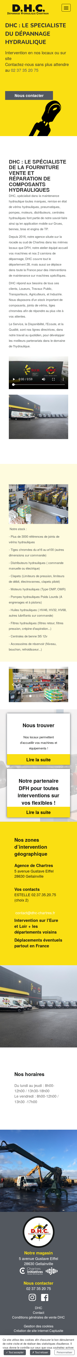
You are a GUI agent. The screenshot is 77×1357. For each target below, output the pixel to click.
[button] (13, 684)
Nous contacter (29, 95)
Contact (38, 1312)
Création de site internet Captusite (38, 1330)
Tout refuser (41, 1352)
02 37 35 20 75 (24, 70)
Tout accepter (16, 1352)
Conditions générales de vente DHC (38, 1317)
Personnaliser (64, 1352)
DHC (38, 1307)
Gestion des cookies (38, 1326)
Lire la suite (38, 759)
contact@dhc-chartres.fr (35, 912)
